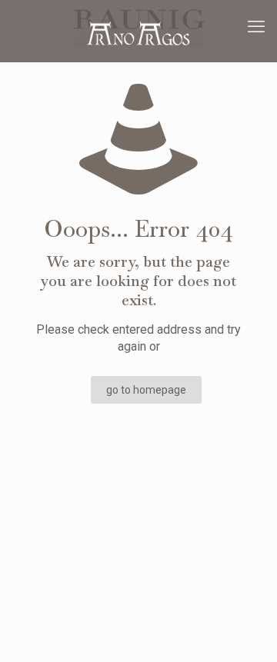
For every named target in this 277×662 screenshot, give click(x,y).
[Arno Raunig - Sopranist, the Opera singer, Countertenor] (138, 27)
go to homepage (146, 390)
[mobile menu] (256, 27)
